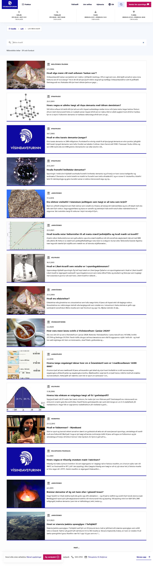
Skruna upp (141, 557)
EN (113, 4)
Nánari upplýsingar (34, 557)
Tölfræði (74, 4)
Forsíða (13, 29)
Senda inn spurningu (138, 4)
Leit (22, 29)
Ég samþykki (51, 557)
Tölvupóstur (97, 557)
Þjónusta (100, 4)
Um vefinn (87, 4)
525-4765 (79, 557)
